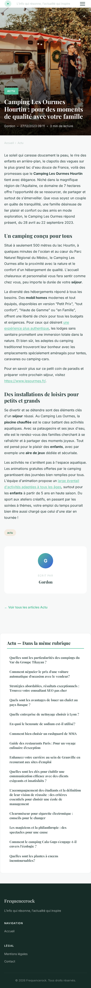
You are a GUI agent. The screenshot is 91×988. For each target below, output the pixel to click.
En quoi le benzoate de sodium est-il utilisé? (42, 724)
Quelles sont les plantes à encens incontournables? (34, 858)
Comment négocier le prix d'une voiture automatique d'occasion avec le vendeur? (40, 674)
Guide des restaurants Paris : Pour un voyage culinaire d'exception (43, 745)
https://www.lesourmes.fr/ (25, 381)
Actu (11, 91)
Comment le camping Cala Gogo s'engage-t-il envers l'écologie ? (43, 844)
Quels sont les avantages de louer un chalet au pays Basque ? (44, 702)
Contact (9, 961)
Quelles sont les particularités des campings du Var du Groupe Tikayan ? (45, 659)
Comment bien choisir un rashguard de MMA (43, 733)
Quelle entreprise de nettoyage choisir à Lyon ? (44, 714)
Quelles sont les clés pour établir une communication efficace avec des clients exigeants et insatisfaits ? (39, 776)
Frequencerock (19, 901)
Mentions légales (16, 954)
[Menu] (82, 3)
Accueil (9, 143)
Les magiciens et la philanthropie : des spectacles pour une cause (38, 829)
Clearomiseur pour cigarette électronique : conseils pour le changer (41, 815)
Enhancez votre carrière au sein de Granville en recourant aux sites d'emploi (45, 759)
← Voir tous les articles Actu (25, 607)
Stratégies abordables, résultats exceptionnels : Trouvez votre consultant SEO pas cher (44, 688)
